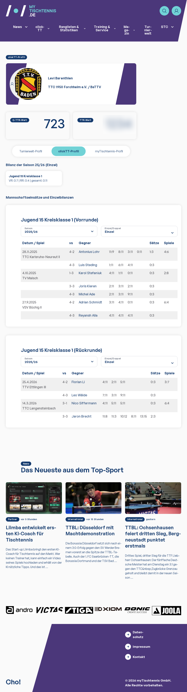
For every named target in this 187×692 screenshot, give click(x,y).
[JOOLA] (166, 610)
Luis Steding (88, 265)
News (17, 27)
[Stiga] (79, 610)
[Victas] (49, 610)
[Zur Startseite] (31, 10)
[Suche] (164, 11)
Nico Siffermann (84, 403)
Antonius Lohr (89, 252)
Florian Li (78, 382)
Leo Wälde (79, 395)
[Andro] (20, 610)
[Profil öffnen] (176, 11)
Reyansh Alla (88, 315)
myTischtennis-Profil (109, 151)
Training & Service (102, 28)
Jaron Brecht (81, 416)
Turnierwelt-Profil (30, 151)
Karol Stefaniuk (90, 273)
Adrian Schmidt (90, 302)
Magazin (127, 30)
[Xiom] (108, 609)
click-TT (39, 28)
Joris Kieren (88, 286)
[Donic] (137, 610)
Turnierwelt (148, 30)
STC (164, 27)
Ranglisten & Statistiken (69, 28)
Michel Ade (87, 294)
